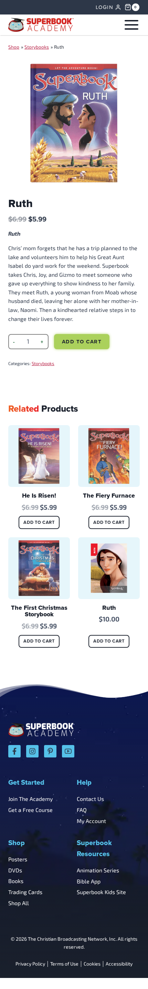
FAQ (82, 809)
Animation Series (98, 870)
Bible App (89, 881)
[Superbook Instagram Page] (32, 751)
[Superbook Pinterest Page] (50, 751)
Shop (13, 47)
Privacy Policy (30, 964)
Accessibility (119, 964)
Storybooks (36, 47)
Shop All (18, 903)
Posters (17, 859)
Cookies (92, 964)
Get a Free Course (30, 809)
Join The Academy (30, 798)
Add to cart (82, 341)
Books (15, 880)
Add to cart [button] (38, 522)
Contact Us (90, 798)
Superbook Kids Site (101, 891)
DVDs (15, 870)
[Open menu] (130, 24)
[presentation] (39, 456)
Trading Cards (25, 891)
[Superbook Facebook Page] (14, 751)
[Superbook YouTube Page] (68, 751)
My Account (91, 820)
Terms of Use (64, 964)
